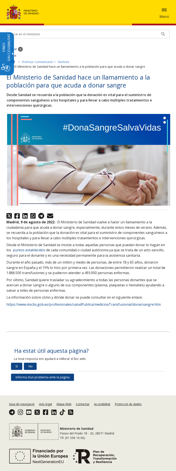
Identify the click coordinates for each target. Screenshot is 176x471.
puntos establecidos (28, 250)
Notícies (63, 62)
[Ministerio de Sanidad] (22, 11)
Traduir (12, 49)
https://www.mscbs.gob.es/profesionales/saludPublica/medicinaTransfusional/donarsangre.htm (83, 304)
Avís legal (45, 404)
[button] (164, 10)
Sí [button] (16, 366)
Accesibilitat (102, 404)
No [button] (30, 366)
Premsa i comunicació (37, 62)
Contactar (83, 404)
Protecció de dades (128, 404)
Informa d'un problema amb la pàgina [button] (42, 377)
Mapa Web (63, 404)
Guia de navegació (22, 404)
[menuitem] (22, 404)
